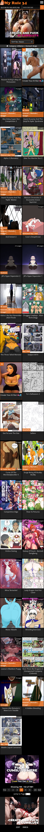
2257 (18, 827)
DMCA (25, 827)
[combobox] (10, 7)
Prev (4, 790)
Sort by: (15, 41)
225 (35, 790)
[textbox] (10, 7)
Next (39, 790)
